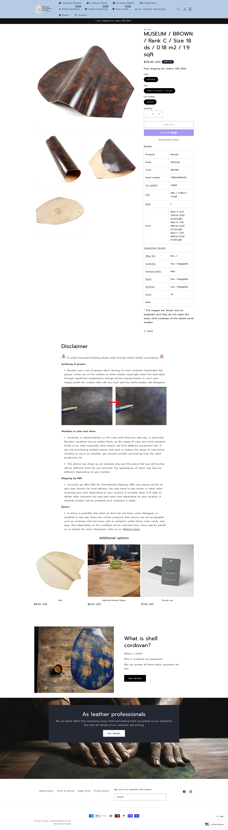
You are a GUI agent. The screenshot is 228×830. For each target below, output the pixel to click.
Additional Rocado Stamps (114, 600)
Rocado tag (167, 600)
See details (135, 678)
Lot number (152, 185)
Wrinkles (150, 286)
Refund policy (131, 529)
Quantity (148, 108)
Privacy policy (101, 790)
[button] (178, 9)
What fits (150, 256)
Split (60, 600)
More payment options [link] (168, 139)
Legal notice (84, 790)
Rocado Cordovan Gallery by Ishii (56, 821)
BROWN (152, 80)
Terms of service (66, 790)
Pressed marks (153, 271)
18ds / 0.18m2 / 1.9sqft (161, 91)
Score (148, 294)
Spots (149, 279)
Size (148, 194)
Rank (148, 204)
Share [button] (150, 331)
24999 (152, 102)
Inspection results (155, 248)
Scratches (151, 263)
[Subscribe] (163, 797)
